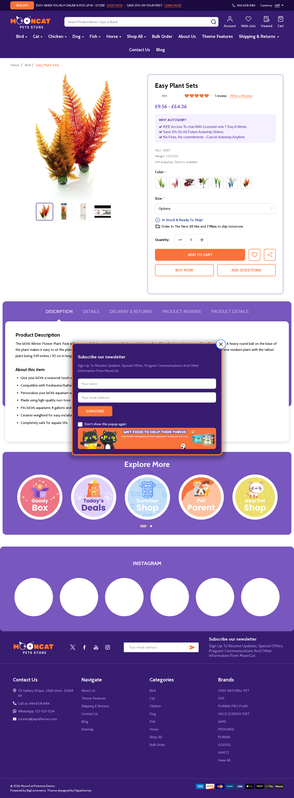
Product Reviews (181, 311)
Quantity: (162, 240)
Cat (36, 36)
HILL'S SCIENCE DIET (234, 714)
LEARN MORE (172, 5)
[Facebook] (84, 647)
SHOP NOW (114, 5)
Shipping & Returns (257, 36)
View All (224, 760)
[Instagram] (107, 647)
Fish (93, 36)
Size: (160, 198)
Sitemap (87, 729)
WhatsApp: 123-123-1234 (36, 711)
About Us (187, 36)
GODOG (224, 745)
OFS (221, 698)
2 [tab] (151, 526)
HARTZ (223, 752)
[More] (26, 36)
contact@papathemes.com (37, 719)
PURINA (224, 737)
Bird (20, 36)
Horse (112, 36)
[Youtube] (96, 647)
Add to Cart (200, 254)
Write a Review (241, 96)
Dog (76, 36)
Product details (230, 311)
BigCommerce (36, 790)
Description (59, 311)
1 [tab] (143, 526)
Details (91, 311)
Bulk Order (162, 36)
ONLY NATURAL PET (233, 691)
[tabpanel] (44, 211)
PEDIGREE (226, 729)
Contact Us (139, 49)
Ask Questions (246, 270)
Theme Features (217, 36)
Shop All (135, 36)
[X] (73, 647)
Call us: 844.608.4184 (34, 703)
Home (14, 65)
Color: (161, 172)
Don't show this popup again (105, 424)
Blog (160, 49)
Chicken (55, 36)
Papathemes (82, 790)
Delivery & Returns (131, 311)
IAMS (222, 721)
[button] (221, 344)
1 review (221, 96)
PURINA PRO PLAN (233, 706)
